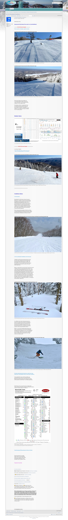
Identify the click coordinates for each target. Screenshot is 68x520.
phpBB (23, 516)
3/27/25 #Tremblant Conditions (13, 14)
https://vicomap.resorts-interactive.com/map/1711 (21, 476)
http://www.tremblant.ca (17, 469)
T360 (16, 18)
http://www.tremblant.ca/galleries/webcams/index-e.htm (22, 478)
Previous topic (13, 15)
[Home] (12, 3)
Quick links (6, 8)
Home (8, 8)
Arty (32, 517)
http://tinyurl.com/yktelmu (32, 472)
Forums (12, 8)
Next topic (19, 15)
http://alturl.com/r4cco (21, 483)
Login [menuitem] (62, 8)
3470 (8, 23)
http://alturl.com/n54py (28, 474)
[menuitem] (60, 8)
